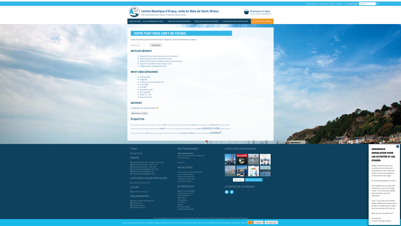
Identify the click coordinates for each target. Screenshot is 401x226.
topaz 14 (169, 133)
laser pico (172, 129)
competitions (170, 125)
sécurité (165, 133)
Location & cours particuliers (235, 21)
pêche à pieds (134, 133)
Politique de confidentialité (186, 209)
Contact (332, 4)
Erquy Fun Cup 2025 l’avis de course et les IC (156, 63)
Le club (142, 84)
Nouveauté (144, 77)
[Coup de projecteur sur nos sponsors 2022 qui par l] (253, 171)
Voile (177, 133)
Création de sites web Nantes (217, 218)
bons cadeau (142, 125)
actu (141, 87)
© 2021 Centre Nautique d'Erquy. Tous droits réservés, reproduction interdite (176, 218)
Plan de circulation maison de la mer (143, 201)
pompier (222, 129)
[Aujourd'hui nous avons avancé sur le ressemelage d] (242, 171)
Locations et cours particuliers (150, 82)
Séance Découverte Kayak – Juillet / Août (144, 164)
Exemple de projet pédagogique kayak (143, 174)
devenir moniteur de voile (204, 125)
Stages (142, 79)
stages (160, 133)
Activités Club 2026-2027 (140, 192)
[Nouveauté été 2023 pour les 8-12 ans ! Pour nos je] (265, 171)
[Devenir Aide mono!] (265, 159)
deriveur (195, 124)
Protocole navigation (138, 205)
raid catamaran (141, 133)
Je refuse (258, 222)
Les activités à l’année (262, 21)
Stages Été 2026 (137, 153)
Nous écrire (181, 162)
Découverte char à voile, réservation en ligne (156, 58)
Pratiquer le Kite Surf (184, 195)
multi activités (185, 129)
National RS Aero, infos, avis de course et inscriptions (159, 56)
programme (228, 129)
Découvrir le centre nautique (186, 191)
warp (191, 132)
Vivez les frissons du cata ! (186, 193)
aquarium (136, 125)
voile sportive (184, 133)
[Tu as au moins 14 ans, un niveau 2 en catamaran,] (242, 159)
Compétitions (144, 89)
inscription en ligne (148, 129)
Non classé (144, 92)
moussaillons (178, 129)
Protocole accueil (137, 203)
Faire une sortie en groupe (179, 21)
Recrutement (144, 97)
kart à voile (156, 129)
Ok (250, 222)
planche (199, 128)
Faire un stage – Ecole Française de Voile (146, 21)
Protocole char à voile (138, 207)
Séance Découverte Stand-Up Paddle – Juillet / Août (148, 162)
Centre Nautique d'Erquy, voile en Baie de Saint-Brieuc (180, 10)
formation (221, 125)
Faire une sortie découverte (206, 21)
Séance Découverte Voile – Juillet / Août (144, 167)
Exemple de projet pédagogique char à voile (145, 169)
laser (168, 129)
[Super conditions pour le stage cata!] (230, 159)
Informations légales (184, 207)
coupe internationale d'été (180, 125)
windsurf (215, 132)
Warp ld (196, 133)
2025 (132, 125)
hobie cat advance (139, 129)
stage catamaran (154, 133)
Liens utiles (323, 4)
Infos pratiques (312, 4)
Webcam (339, 4)
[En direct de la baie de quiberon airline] (253, 159)
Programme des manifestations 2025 (153, 66)
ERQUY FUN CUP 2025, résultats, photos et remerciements (161, 61)
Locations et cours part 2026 (141, 183)
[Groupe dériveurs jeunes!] (230, 171)
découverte (215, 124)
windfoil (208, 133)
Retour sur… (144, 94)
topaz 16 (174, 133)
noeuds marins (193, 129)
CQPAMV (189, 125)
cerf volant (157, 125)
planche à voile (211, 128)
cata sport (152, 125)
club (162, 125)
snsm (148, 133)
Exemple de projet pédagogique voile (143, 171)
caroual (147, 125)
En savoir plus (271, 222)
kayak (162, 128)
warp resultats (202, 133)
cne (164, 124)
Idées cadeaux (182, 198)
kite (166, 129)
